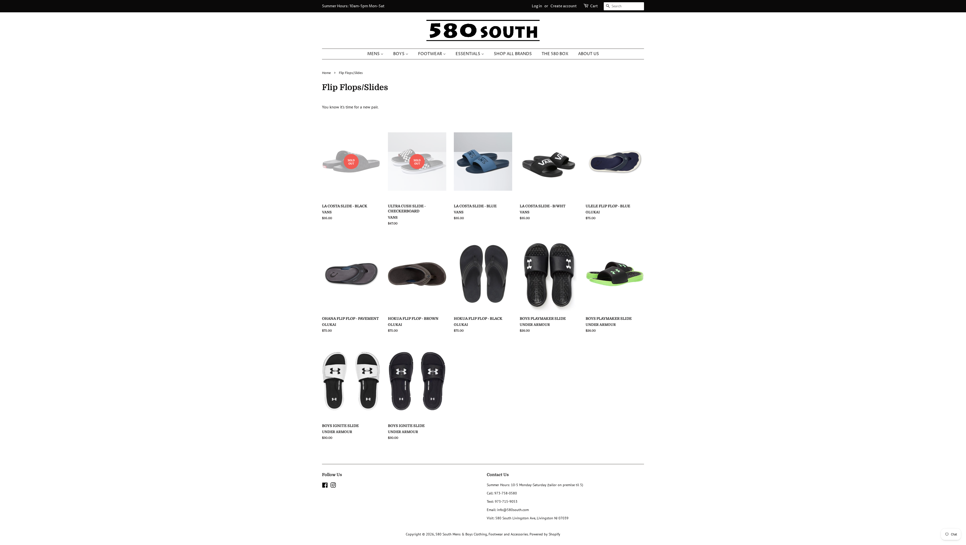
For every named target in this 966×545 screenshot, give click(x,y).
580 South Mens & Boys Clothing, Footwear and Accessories (481, 534)
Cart (594, 6)
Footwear (430, 54)
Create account (563, 6)
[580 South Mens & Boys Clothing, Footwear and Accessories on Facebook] (325, 486)
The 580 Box (555, 54)
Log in (537, 6)
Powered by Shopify (545, 534)
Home (326, 73)
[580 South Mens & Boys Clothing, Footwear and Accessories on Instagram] (333, 486)
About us (588, 54)
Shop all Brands (513, 54)
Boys (399, 54)
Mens (374, 54)
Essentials (468, 54)
